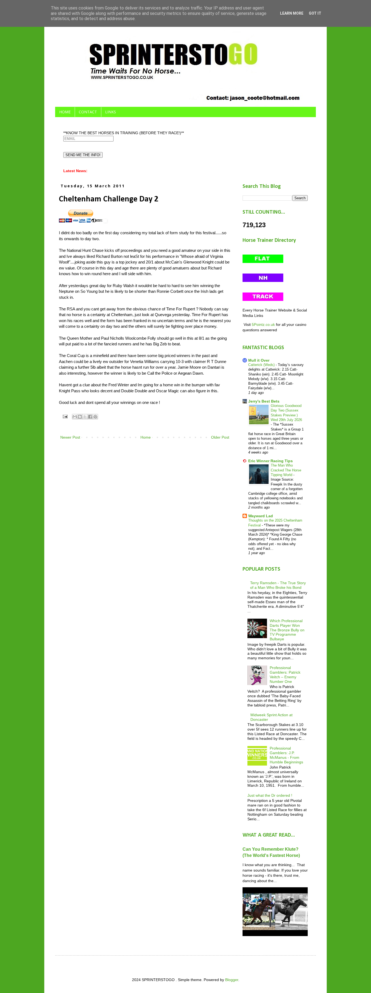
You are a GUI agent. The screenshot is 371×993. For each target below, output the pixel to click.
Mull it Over (258, 360)
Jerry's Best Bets (263, 401)
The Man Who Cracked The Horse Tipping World (286, 470)
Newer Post (70, 437)
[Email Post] (65, 416)
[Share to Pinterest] (95, 416)
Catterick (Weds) (262, 365)
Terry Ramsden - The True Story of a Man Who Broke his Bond (278, 585)
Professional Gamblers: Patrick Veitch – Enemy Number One (285, 674)
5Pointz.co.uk (263, 324)
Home (145, 437)
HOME (65, 111)
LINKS (110, 111)
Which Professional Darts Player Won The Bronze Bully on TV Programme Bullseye (287, 630)
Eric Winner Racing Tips (270, 461)
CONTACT (88, 111)
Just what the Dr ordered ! (269, 795)
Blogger (231, 980)
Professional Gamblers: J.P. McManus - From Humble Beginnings (286, 755)
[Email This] (74, 416)
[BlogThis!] (80, 416)
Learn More (291, 13)
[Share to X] (85, 416)
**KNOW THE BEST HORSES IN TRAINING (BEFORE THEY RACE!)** (123, 133)
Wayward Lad (260, 516)
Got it (315, 13)
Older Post (220, 437)
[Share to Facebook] (90, 416)
